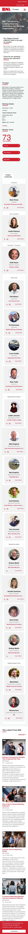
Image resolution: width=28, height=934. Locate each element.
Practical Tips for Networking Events (12, 850)
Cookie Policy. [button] (18, 927)
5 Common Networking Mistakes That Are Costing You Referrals (13, 897)
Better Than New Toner (14, 534)
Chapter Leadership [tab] (8, 176)
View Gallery (7, 152)
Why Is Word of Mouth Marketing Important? (13, 805)
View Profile (20, 207)
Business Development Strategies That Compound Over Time (13, 758)
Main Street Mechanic (14, 567)
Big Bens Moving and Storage (14, 329)
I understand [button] (14, 931)
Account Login (20, 5)
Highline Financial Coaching (14, 686)
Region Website (22, 1)
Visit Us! (6, 145)
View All (21, 735)
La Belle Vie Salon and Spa (14, 420)
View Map (4, 125)
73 (6, 137)
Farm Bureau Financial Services (14, 386)
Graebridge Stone (14, 477)
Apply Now (7, 159)
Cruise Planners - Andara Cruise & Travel (15, 505)
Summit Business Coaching (14, 624)
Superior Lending (14, 267)
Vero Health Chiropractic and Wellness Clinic (16, 204)
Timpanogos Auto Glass (14, 358)
